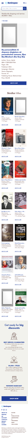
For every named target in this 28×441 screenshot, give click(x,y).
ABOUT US (4, 412)
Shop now (14, 399)
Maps (12, 422)
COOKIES (4, 424)
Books (13, 412)
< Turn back (5, 20)
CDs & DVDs (14, 424)
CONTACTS (4, 419)
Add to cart (14, 83)
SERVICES (4, 414)
